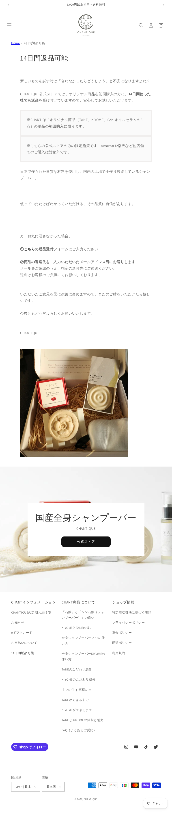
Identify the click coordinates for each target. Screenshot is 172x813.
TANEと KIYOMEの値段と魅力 (82, 720)
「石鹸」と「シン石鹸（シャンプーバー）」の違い (83, 615)
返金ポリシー (122, 633)
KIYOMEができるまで (77, 710)
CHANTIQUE (90, 799)
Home (15, 43)
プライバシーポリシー (128, 623)
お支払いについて (24, 643)
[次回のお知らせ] (163, 5)
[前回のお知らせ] (9, 5)
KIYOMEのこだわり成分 (78, 679)
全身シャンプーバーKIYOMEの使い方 (83, 656)
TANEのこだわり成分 (77, 669)
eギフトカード (21, 633)
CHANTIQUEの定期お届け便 (31, 612)
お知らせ (17, 623)
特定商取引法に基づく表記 (131, 612)
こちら (29, 249)
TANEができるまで (75, 700)
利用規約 (118, 653)
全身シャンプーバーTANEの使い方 (83, 640)
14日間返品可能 (33, 43)
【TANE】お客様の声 (77, 690)
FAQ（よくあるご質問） (79, 730)
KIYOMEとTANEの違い (77, 628)
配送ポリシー (122, 643)
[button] (9, 25)
